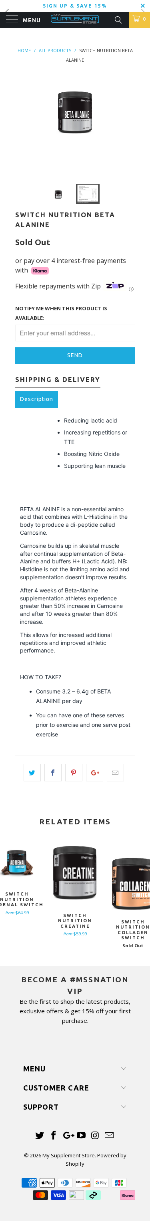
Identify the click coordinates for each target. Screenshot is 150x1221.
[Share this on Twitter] (32, 772)
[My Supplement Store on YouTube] (82, 1135)
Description (36, 399)
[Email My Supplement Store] (109, 1135)
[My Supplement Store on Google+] (68, 1135)
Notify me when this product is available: (61, 313)
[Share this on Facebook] (53, 772)
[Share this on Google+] (94, 772)
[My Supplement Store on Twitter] (40, 1135)
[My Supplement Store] (75, 20)
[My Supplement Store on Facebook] (54, 1135)
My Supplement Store (68, 1155)
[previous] (23, 122)
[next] (128, 122)
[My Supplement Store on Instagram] (96, 1135)
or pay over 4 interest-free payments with (70, 265)
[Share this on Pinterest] (73, 772)
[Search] (118, 19)
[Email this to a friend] (115, 772)
